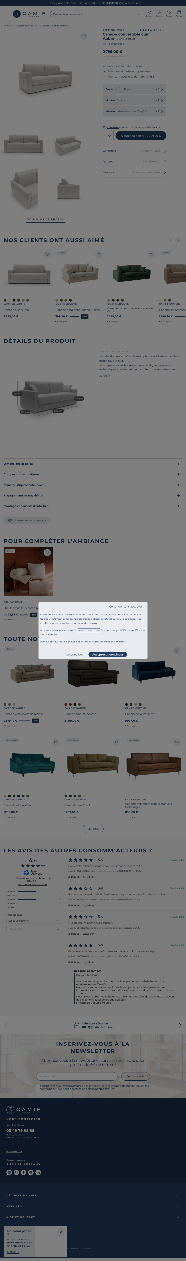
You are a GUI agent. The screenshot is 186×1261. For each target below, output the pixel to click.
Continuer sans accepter (125, 606)
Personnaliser (74, 654)
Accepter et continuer (107, 654)
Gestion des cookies (89, 630)
